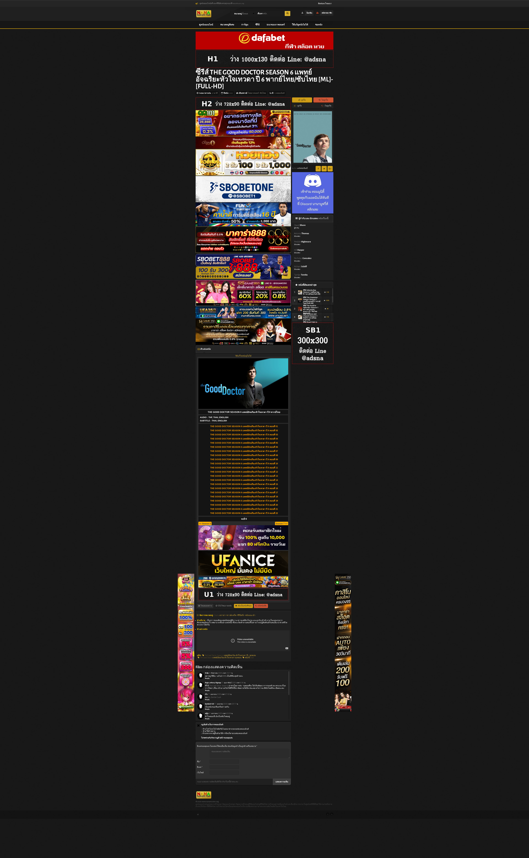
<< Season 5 (205, 523)
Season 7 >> (282, 523)
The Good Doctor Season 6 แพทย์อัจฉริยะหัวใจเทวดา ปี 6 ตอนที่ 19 (244, 501)
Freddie (302, 242)
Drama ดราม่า (220, 615)
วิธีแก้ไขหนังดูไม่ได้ (243, 356)
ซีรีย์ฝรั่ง (240, 615)
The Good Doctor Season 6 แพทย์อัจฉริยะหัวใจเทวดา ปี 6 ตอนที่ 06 (244, 447)
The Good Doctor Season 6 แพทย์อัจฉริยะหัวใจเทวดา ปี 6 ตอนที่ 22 (244, 513)
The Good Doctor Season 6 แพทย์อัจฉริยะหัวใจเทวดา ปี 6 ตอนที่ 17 (244, 492)
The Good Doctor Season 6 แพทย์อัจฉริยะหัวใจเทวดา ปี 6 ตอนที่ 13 (244, 476)
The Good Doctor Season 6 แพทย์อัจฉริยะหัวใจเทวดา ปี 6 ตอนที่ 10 (244, 463)
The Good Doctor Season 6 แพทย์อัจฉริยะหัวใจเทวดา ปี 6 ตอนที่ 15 (244, 484)
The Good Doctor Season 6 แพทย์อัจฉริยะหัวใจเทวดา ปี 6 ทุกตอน (230, 655)
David (300, 226)
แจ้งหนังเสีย (262, 606)
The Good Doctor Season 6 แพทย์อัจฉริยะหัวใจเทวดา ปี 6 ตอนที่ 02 (244, 430)
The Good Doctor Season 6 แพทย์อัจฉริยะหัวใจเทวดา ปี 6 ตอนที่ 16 (244, 488)
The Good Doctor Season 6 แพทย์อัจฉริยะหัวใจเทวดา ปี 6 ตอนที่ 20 (244, 505)
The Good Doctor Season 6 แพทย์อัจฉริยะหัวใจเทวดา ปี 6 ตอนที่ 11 (244, 467)
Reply (207, 678)
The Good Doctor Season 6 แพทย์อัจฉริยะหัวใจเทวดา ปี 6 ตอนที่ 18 (244, 496)
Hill (299, 251)
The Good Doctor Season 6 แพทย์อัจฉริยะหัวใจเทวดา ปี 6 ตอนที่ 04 (244, 439)
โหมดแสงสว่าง (206, 606)
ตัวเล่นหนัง (205, 349)
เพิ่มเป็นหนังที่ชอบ (244, 606)
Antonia (301, 234)
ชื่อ (199, 762)
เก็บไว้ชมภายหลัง (225, 606)
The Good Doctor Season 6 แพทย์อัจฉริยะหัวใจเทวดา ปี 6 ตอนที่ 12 (244, 472)
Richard (300, 267)
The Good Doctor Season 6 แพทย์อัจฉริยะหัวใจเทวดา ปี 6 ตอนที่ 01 (244, 426)
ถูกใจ (303, 100)
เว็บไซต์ (200, 773)
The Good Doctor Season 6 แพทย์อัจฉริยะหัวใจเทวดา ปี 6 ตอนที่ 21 (244, 509)
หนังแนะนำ (250, 615)
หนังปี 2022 (249, 658)
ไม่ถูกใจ (324, 100)
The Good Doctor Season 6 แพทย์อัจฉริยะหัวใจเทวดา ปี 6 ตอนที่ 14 (244, 480)
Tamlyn (300, 276)
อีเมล (199, 767)
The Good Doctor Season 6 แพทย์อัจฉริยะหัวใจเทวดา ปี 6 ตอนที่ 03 (244, 434)
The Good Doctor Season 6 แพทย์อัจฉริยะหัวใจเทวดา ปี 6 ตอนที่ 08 (244, 455)
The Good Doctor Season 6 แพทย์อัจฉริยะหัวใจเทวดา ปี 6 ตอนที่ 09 (244, 459)
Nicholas (302, 259)
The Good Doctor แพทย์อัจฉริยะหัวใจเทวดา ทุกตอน (220, 658)
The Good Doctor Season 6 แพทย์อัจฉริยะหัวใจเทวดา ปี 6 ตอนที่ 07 (244, 451)
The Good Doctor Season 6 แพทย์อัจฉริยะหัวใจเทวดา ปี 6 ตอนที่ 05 (244, 443)
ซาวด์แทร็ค (231, 615)
